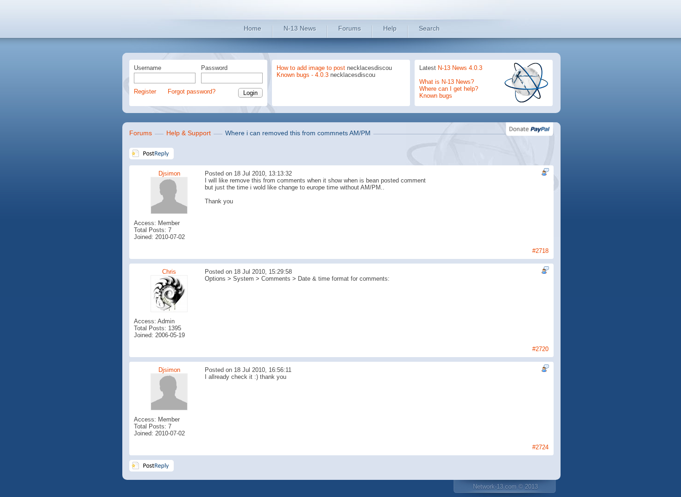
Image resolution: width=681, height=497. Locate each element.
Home (252, 28)
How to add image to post (311, 67)
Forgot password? (191, 91)
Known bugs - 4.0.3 (302, 74)
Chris (169, 271)
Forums (349, 28)
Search (429, 28)
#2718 (540, 250)
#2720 (540, 349)
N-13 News (300, 28)
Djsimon (169, 173)
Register (145, 91)
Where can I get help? (448, 88)
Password (214, 67)
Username (147, 67)
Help (390, 28)
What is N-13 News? (446, 81)
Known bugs (435, 95)
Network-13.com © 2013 (505, 486)
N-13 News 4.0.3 (460, 67)
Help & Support (188, 133)
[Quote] (544, 172)
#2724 (540, 447)
